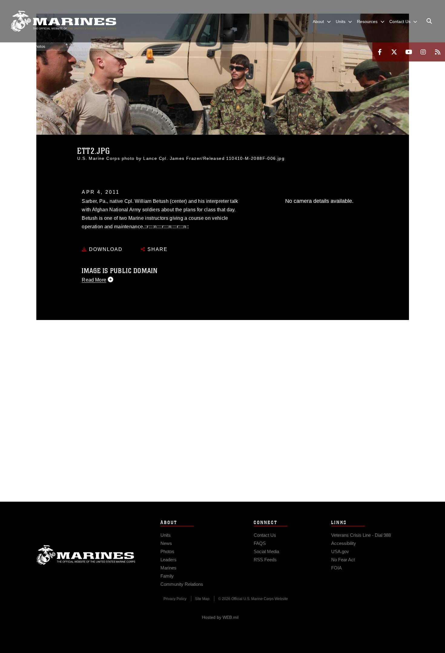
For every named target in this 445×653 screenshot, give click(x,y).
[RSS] (437, 51)
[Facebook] (379, 51)
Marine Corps (86, 555)
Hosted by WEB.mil (220, 617)
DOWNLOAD (105, 249)
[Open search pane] (429, 21)
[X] (394, 51)
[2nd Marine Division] (64, 21)
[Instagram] (423, 51)
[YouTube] (408, 51)
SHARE (157, 249)
